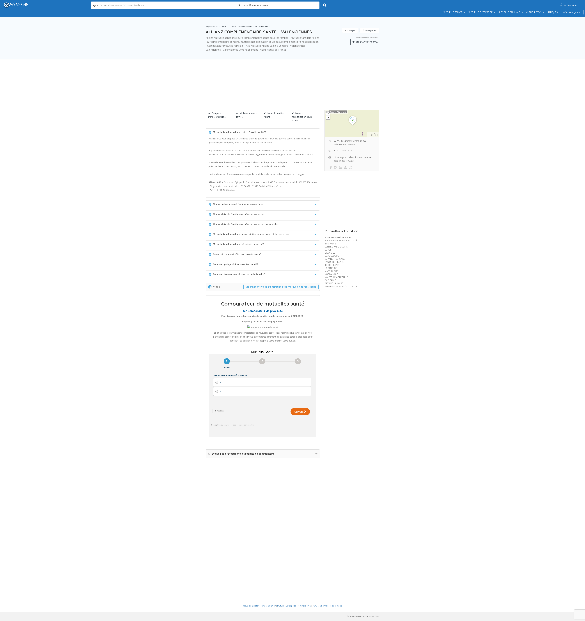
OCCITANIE (330, 280)
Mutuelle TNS (304, 605)
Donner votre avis (366, 41)
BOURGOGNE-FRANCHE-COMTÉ (340, 240)
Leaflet (373, 134)
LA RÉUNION (330, 268)
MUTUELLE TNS (534, 12)
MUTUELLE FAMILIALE (509, 12)
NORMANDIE (331, 274)
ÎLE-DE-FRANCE (332, 264)
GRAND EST (330, 252)
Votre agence (572, 12)
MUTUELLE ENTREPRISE (480, 12)
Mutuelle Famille (320, 605)
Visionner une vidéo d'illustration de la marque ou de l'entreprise (281, 286)
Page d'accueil (212, 26)
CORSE (327, 249)
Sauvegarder (370, 30)
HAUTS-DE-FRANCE (334, 261)
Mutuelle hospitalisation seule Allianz (302, 117)
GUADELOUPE (331, 255)
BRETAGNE (330, 243)
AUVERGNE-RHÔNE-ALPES (337, 237)
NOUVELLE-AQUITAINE (336, 277)
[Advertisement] (292, 88)
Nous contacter (251, 605)
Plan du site (336, 605)
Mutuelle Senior (268, 605)
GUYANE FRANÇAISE (334, 258)
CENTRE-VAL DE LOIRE (335, 246)
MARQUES (552, 12)
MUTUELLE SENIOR (453, 12)
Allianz (224, 26)
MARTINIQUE (331, 271)
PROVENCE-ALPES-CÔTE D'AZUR (341, 286)
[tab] (263, 131)
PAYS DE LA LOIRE (333, 283)
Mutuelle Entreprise (286, 605)
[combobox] (276, 5)
